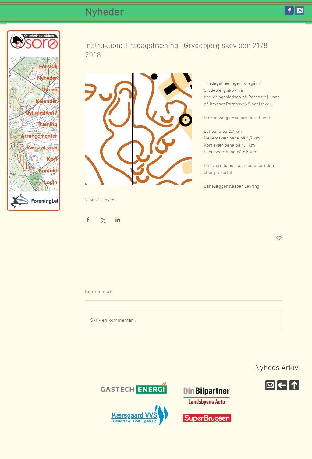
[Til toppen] (294, 385)
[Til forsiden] (282, 385)
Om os (49, 90)
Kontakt (47, 171)
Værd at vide (42, 147)
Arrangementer (39, 136)
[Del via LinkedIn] (118, 220)
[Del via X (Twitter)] (103, 220)
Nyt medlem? (41, 113)
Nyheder (47, 78)
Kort (52, 159)
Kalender (46, 101)
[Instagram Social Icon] (299, 10)
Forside (48, 66)
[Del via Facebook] (88, 220)
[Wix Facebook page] (289, 10)
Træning (47, 124)
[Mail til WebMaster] (270, 385)
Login (50, 182)
